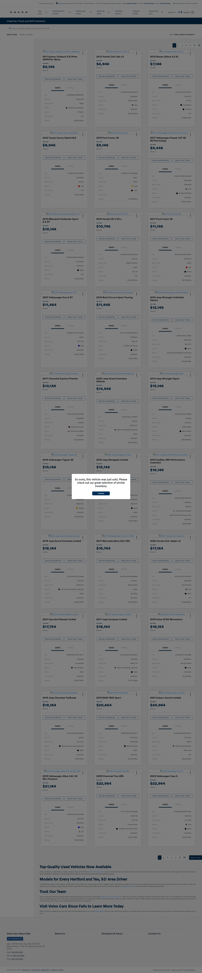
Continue (101, 493)
